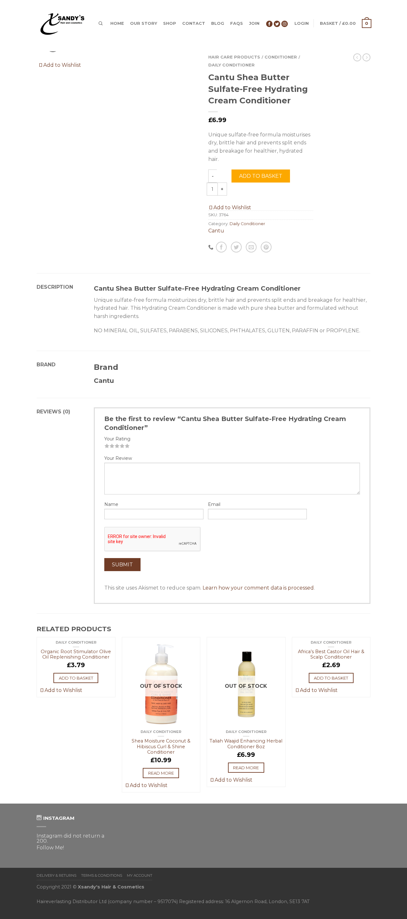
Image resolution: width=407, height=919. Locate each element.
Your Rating (117, 439)
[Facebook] (269, 23)
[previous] (37, 720)
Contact (193, 23)
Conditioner (281, 57)
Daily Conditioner (231, 65)
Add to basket (260, 176)
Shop (169, 23)
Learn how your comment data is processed (258, 588)
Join (254, 23)
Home (117, 23)
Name (111, 504)
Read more (161, 773)
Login (301, 23)
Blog (217, 23)
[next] (370, 720)
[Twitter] (277, 23)
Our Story (143, 23)
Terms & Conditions (101, 875)
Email (214, 504)
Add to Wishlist (61, 65)
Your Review (118, 458)
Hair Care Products (234, 57)
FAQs (236, 23)
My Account (139, 875)
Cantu (216, 231)
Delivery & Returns (56, 875)
